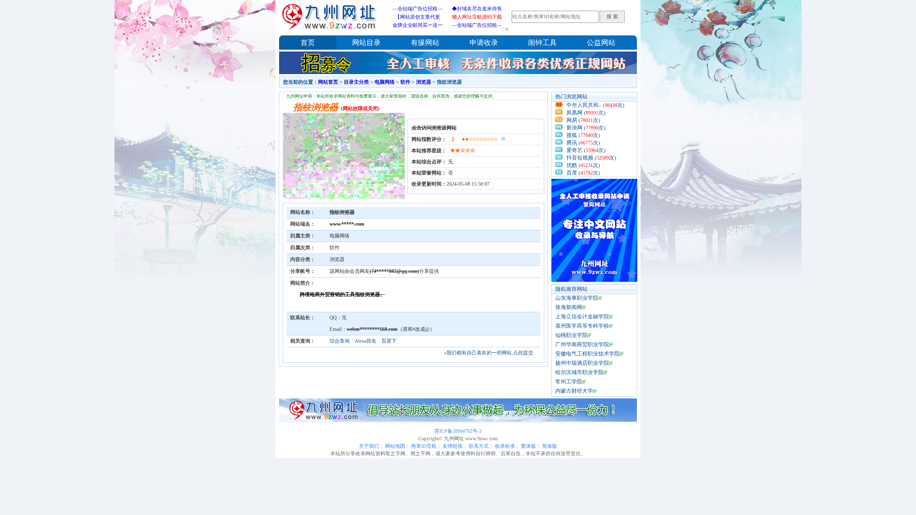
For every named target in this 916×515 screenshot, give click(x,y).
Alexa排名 (365, 341)
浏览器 (423, 82)
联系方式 (479, 446)
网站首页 (328, 82)
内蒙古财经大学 (574, 391)
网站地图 (395, 446)
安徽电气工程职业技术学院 (587, 354)
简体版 (549, 446)
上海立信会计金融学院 (582, 316)
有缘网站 (425, 42)
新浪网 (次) (585, 128)
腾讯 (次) (583, 143)
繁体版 (528, 446)
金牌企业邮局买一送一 (418, 25)
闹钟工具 (542, 42)
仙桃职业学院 (571, 335)
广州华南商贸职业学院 (582, 344)
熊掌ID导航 (424, 446)
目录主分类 (356, 82)
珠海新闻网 (568, 307)
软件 (405, 82)
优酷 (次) (583, 165)
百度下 (388, 341)
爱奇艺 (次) (585, 150)
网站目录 (366, 42)
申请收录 (483, 42)
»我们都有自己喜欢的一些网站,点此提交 (488, 352)
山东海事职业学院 (576, 298)
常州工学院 (568, 381)
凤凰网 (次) (585, 113)
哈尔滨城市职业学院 (579, 372)
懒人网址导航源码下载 (477, 17)
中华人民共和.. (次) (595, 105)
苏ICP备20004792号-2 (458, 431)
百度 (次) (583, 173)
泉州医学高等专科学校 (582, 326)
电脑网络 (385, 82)
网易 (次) (583, 120)
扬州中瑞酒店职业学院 (582, 363)
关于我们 (369, 446)
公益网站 (601, 42)
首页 (308, 42)
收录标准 (505, 446)
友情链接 (453, 446)
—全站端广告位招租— (418, 8)
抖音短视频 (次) (591, 158)
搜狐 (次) (583, 135)
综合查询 (340, 341)
